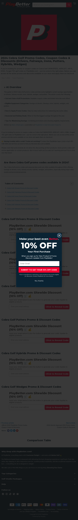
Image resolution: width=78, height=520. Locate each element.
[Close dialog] (59, 235)
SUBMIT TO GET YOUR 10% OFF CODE (39, 270)
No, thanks (39, 281)
